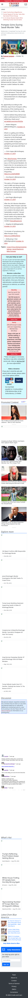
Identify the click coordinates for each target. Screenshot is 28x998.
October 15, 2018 (10, 153)
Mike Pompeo (11, 251)
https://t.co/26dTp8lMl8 (12, 174)
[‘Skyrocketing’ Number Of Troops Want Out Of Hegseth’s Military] (11, 894)
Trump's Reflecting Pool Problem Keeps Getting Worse (10, 856)
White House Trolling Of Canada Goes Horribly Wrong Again (11, 880)
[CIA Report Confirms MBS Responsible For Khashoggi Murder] (14, 541)
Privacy (14, 986)
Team (14, 975)
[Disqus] (14, 772)
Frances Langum (8, 56)
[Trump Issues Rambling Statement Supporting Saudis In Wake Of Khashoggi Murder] (14, 593)
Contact (14, 981)
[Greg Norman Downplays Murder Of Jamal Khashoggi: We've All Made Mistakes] (14, 647)
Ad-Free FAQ (21, 361)
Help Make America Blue (11, 943)
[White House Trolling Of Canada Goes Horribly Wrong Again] (11, 870)
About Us (14, 978)
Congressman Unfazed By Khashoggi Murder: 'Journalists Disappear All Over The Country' (13, 632)
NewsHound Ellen (6, 909)
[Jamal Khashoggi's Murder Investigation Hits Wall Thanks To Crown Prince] (14, 566)
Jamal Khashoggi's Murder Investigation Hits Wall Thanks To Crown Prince (12, 578)
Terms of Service (6, 710)
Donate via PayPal (19, 380)
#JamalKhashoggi (16, 221)
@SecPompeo (12, 159)
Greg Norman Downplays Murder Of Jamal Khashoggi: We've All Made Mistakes (13, 659)
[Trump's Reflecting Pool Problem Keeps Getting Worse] (11, 846)
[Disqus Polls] (14, 734)
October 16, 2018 (10, 179)
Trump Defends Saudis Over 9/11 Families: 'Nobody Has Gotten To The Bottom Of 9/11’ (13, 686)
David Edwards (6, 861)
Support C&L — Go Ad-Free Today (14, 1)
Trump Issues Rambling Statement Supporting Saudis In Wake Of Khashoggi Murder (12, 605)
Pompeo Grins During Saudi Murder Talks (11, 26)
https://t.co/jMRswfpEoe (12, 236)
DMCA (14, 989)
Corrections (14, 992)
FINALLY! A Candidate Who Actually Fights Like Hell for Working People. (14, 938)
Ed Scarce (4, 885)
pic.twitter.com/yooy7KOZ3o (13, 121)
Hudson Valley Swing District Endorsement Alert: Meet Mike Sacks (14, 931)
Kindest (9, 384)
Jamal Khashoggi (17, 249)
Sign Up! (6, 964)
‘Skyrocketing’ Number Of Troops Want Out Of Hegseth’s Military (11, 904)
